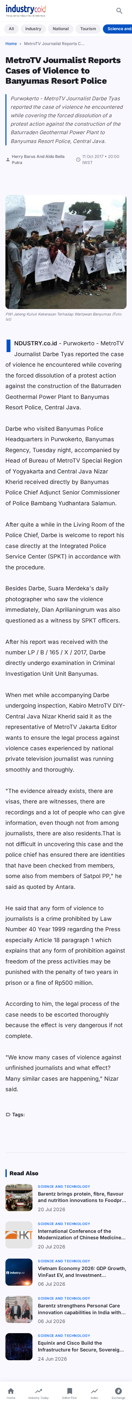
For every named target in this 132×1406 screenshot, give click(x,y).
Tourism (88, 28)
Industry (33, 28)
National (61, 28)
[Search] (119, 10)
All (11, 28)
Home (11, 43)
